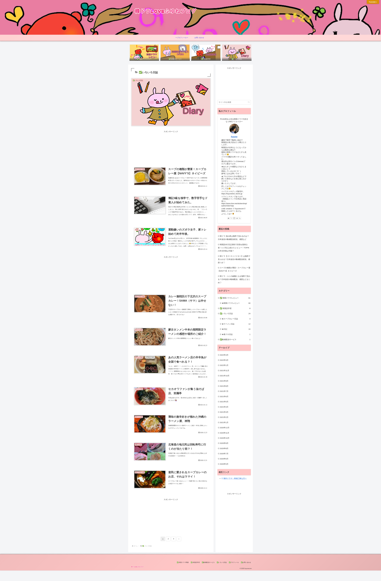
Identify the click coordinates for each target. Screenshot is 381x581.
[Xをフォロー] (231, 218)
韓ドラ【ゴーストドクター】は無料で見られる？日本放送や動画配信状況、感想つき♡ (234, 259)
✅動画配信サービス (208, 562)
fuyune (234, 137)
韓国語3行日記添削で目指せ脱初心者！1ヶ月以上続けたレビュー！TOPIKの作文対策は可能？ (233, 248)
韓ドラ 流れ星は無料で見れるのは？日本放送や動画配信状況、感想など (233, 237)
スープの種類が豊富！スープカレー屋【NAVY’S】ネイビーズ (234, 269)
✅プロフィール (234, 562)
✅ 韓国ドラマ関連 (183, 562)
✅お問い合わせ (246, 562)
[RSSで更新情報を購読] (240, 218)
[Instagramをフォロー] (234, 218)
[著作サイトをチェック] (228, 218)
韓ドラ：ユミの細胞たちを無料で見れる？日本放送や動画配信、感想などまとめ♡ (234, 279)
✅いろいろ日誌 (222, 562)
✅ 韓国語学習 (195, 562)
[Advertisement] (171, 147)
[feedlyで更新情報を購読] (237, 218)
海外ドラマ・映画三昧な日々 (235, 478)
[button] (249, 102)
